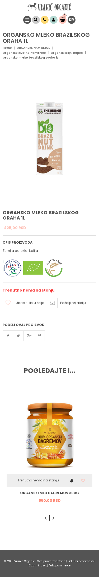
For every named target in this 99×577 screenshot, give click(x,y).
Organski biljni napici (67, 53)
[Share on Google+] (29, 335)
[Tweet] (18, 335)
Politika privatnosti (81, 561)
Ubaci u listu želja (30, 303)
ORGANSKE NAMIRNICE (33, 48)
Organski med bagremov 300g (49, 493)
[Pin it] (39, 335)
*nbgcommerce (59, 565)
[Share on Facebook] (8, 335)
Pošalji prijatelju (73, 303)
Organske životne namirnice (24, 53)
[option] (49, 447)
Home (7, 48)
